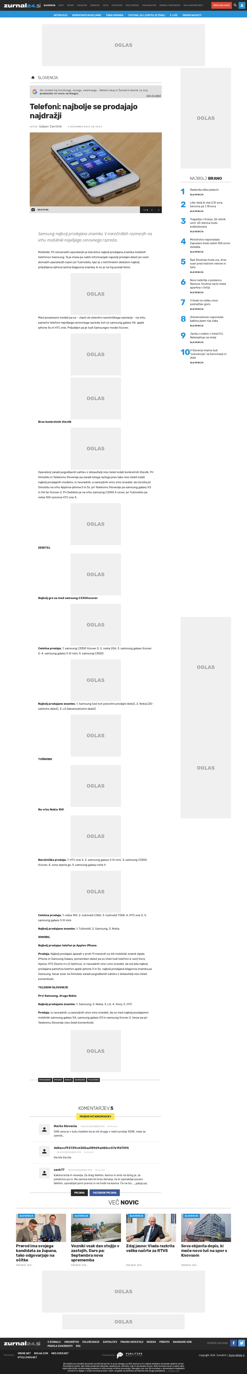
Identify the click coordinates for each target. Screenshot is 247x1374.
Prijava (79, 1192)
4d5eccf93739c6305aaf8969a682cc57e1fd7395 (91, 1148)
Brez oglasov (221, 5)
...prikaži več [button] (140, 1183)
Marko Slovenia (65, 1126)
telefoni (93, 1080)
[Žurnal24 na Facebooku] (233, 1343)
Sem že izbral (153, 95)
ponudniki (45, 1080)
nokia (68, 1080)
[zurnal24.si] (22, 5)
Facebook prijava (104, 1192)
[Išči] (235, 5)
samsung (80, 1080)
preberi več (95, 1116)
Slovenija (48, 77)
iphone (58, 1080)
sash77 (59, 1170)
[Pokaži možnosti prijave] (242, 5)
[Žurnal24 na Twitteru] (241, 1343)
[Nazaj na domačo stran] (33, 77)
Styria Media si (236, 1355)
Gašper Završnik (50, 126)
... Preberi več (172, 1371)
